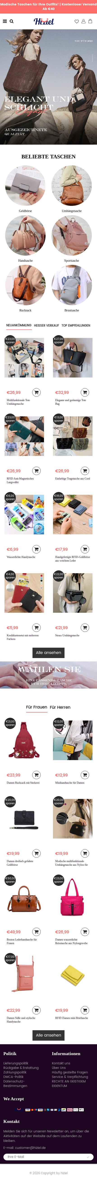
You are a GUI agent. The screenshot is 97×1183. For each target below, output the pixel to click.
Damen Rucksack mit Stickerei (23, 782)
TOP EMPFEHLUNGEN (76, 325)
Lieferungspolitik (15, 1063)
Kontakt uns (61, 1063)
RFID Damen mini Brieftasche (71, 1018)
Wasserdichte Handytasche (21, 557)
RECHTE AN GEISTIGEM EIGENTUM (69, 1084)
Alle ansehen (48, 652)
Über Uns (59, 1067)
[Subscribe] (88, 1157)
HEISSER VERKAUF (46, 325)
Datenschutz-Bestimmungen (15, 1084)
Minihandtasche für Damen (69, 782)
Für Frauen (36, 707)
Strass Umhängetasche (67, 635)
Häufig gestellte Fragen (70, 1072)
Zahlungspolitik (14, 1072)
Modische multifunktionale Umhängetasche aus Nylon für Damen (71, 865)
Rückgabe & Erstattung (21, 1067)
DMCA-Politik (13, 1077)
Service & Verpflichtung (70, 1077)
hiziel (64, 1173)
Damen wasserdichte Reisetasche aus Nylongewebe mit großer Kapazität (71, 943)
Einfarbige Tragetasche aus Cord (72, 478)
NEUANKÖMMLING (18, 325)
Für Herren (60, 707)
